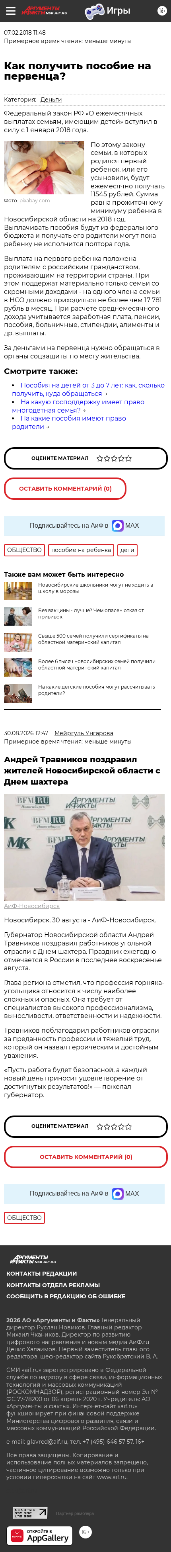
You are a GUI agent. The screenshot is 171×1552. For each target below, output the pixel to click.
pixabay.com (34, 201)
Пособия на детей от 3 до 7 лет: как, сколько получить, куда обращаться (88, 389)
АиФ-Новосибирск (32, 906)
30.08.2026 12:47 (26, 733)
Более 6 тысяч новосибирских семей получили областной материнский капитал (96, 664)
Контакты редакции (41, 1273)
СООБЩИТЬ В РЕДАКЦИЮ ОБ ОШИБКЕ (65, 1296)
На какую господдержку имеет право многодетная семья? (78, 406)
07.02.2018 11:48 (25, 32)
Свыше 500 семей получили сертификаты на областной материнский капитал (93, 639)
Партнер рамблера (75, 1513)
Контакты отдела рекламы (53, 1285)
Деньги (51, 99)
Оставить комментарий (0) (65, 488)
